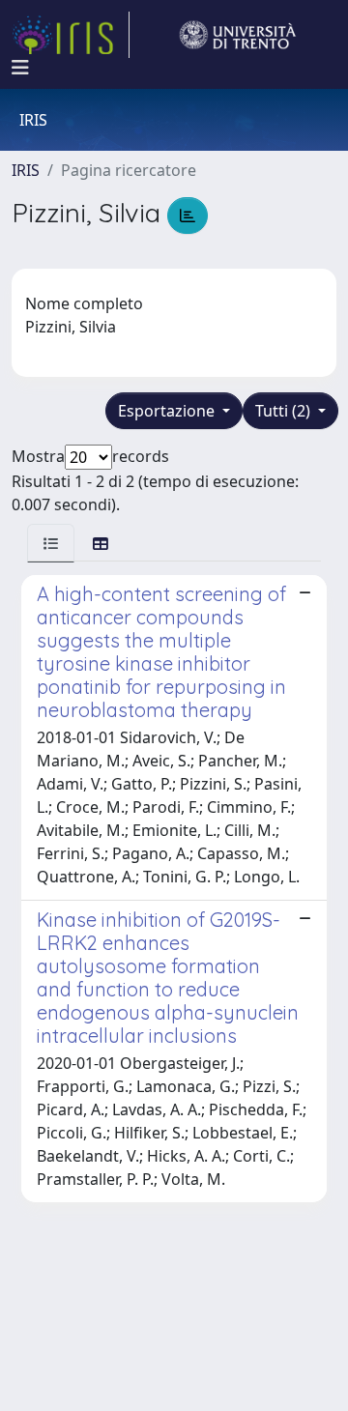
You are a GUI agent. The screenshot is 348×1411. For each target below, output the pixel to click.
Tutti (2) (284, 410)
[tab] (50, 543)
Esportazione (168, 410)
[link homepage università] (238, 35)
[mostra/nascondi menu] (20, 67)
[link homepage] (71, 35)
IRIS (26, 170)
